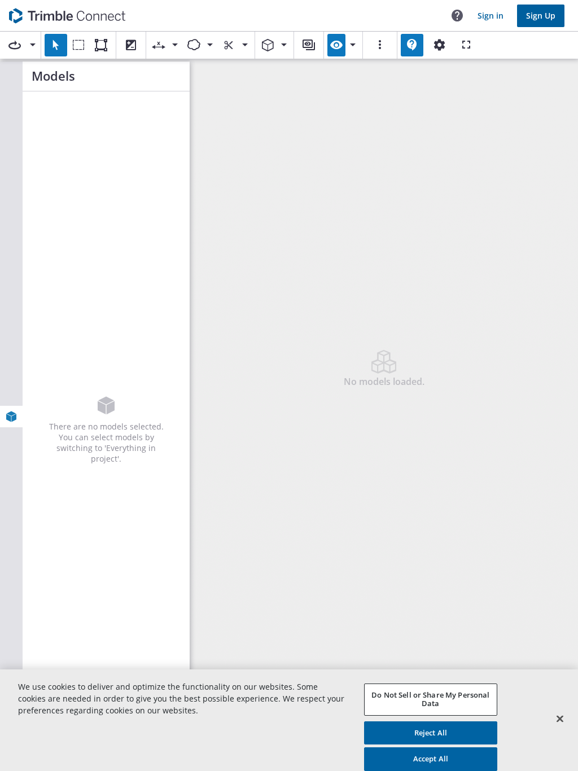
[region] (289, 720)
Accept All (430, 759)
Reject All (430, 733)
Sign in (490, 15)
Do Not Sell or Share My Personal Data (430, 699)
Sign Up (540, 15)
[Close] (560, 718)
